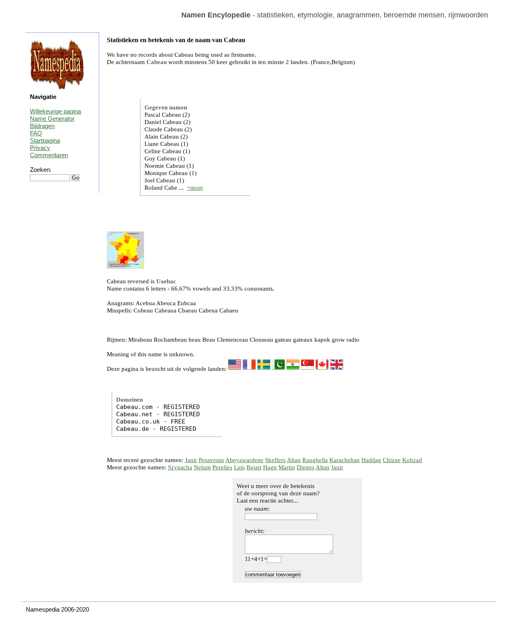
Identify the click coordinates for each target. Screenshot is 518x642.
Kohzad (412, 460)
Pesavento (211, 460)
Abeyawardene (244, 460)
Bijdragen (42, 125)
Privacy (40, 147)
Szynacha (180, 467)
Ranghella (315, 460)
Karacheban (344, 460)
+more (195, 187)
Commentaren (49, 155)
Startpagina (45, 140)
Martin (286, 467)
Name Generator (52, 118)
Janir (191, 460)
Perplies (222, 467)
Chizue (392, 460)
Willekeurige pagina (55, 111)
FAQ (36, 133)
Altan (294, 460)
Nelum (202, 467)
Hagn (270, 467)
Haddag (371, 460)
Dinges (305, 467)
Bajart (253, 467)
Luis (239, 467)
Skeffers (275, 460)
